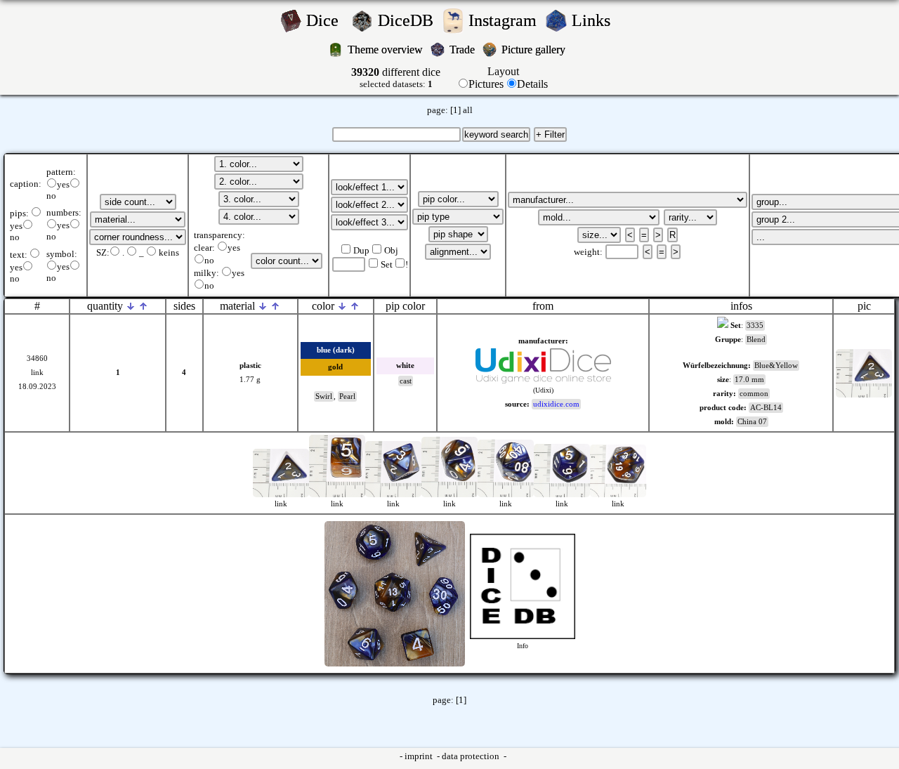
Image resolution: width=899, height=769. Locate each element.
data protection (471, 756)
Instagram (504, 20)
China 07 (752, 422)
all (468, 110)
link (37, 372)
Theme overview (387, 49)
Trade (464, 49)
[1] (455, 110)
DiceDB (408, 20)
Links (595, 20)
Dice (326, 20)
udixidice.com (556, 404)
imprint (420, 756)
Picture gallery (536, 49)
